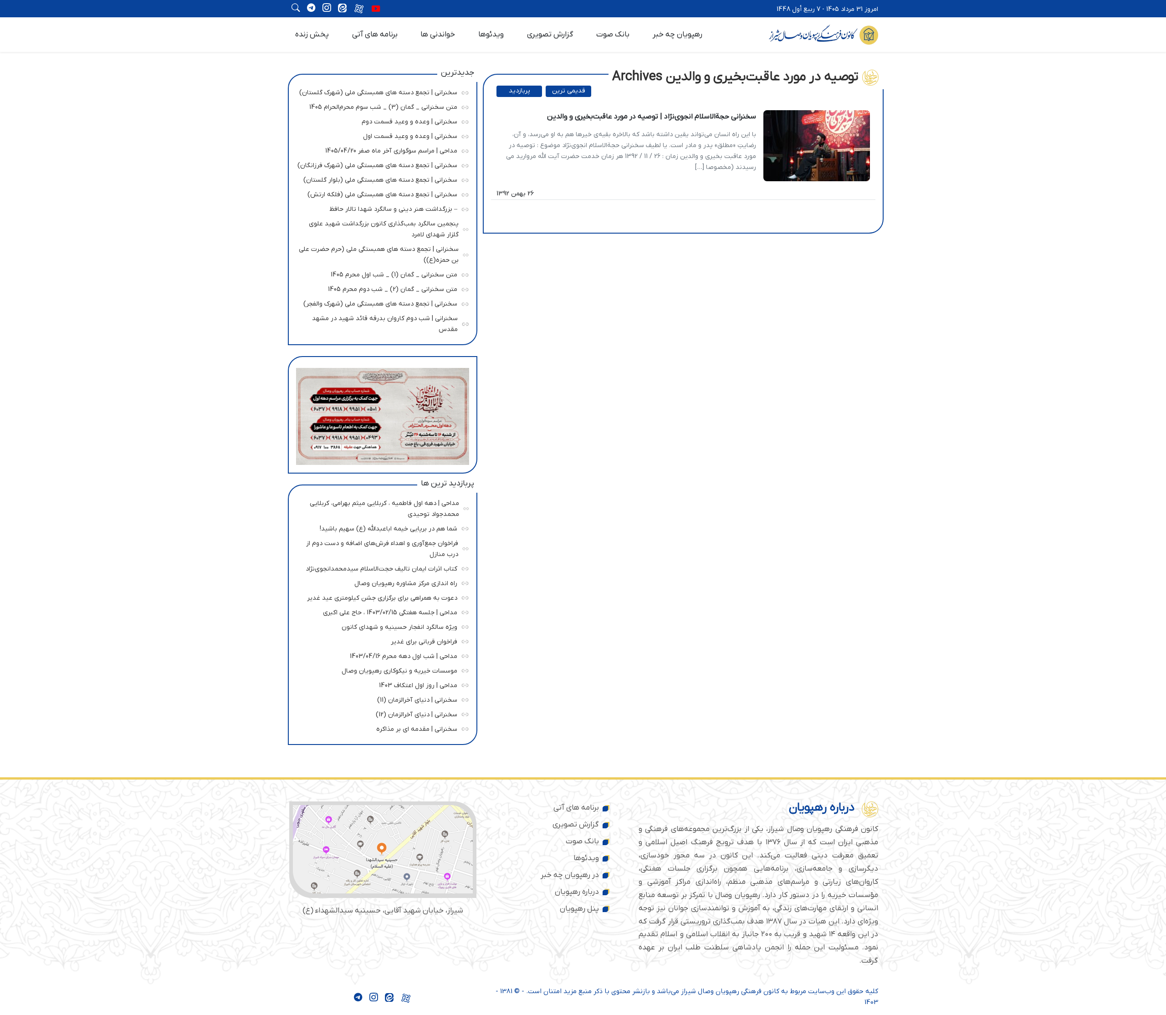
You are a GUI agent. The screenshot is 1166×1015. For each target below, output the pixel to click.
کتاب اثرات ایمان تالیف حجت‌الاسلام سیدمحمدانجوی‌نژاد (380, 567)
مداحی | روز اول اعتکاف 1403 (380, 683)
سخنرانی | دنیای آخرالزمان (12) (380, 713)
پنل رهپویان (579, 909)
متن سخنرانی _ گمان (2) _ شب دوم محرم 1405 (380, 288)
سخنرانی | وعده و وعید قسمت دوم (380, 120)
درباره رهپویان (577, 892)
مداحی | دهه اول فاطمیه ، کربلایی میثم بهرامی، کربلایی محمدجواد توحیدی (381, 507)
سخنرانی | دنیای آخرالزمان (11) (380, 698)
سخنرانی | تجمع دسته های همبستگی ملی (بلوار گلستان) (380, 178)
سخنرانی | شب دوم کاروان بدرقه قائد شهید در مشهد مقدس (380, 322)
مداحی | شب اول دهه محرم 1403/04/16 (380, 654)
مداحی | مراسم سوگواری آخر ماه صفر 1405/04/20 (380, 149)
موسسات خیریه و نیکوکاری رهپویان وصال (380, 669)
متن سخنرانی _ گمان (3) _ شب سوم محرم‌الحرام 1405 (380, 106)
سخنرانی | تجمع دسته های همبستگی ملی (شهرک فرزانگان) (377, 164)
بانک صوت (612, 35)
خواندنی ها (437, 35)
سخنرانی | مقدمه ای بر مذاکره (380, 727)
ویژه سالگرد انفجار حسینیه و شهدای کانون (380, 625)
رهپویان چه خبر (677, 35)
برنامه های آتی (375, 35)
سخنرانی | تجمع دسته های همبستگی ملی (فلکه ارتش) (380, 193)
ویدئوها (491, 35)
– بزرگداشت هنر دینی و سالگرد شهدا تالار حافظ (380, 208)
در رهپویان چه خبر (570, 875)
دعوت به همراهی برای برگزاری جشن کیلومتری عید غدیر (380, 596)
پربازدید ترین (519, 92)
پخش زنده (312, 35)
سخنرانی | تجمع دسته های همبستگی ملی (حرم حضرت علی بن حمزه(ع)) (379, 253)
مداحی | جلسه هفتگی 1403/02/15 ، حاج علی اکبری (380, 611)
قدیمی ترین (568, 91)
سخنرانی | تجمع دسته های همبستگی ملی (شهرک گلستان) (378, 91)
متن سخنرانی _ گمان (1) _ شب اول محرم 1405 (380, 273)
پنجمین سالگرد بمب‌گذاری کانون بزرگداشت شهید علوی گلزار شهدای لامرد (381, 228)
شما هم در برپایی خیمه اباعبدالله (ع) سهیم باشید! (380, 527)
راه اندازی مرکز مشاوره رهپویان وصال (380, 581)
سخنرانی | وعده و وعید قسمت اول (380, 135)
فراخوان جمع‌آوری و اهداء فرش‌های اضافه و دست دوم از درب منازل (380, 547)
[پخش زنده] (376, 9)
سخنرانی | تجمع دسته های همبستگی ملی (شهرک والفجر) (380, 302)
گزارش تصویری (550, 35)
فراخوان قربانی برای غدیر (380, 640)
